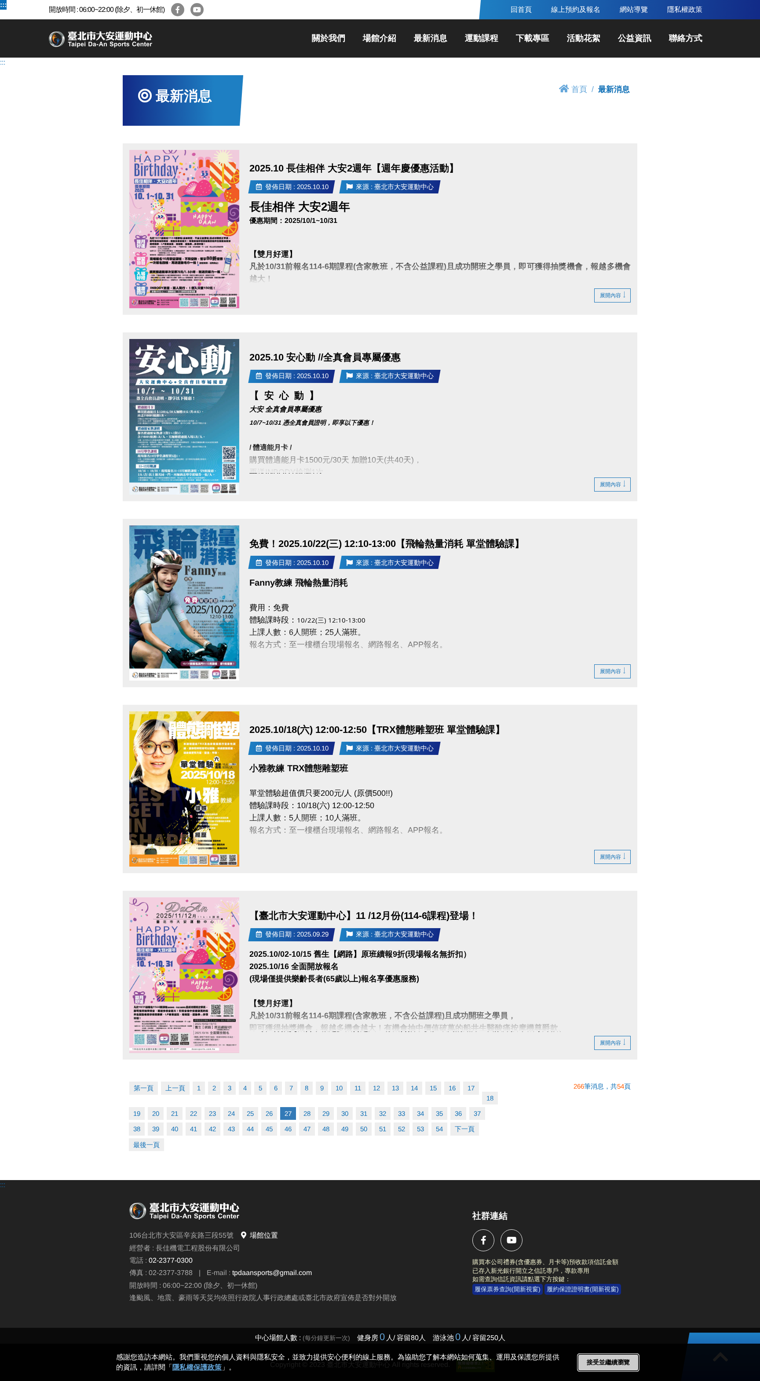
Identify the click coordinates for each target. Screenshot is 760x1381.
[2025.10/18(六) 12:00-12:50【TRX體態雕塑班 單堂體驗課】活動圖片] (184, 789)
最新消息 (430, 38)
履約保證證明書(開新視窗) (583, 1289)
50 (363, 1129)
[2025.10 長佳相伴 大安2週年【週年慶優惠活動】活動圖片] (184, 229)
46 (288, 1129)
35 (439, 1113)
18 (489, 1098)
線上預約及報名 (575, 9)
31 (363, 1113)
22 (193, 1113)
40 (174, 1129)
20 (155, 1113)
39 (155, 1129)
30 (344, 1113)
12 (376, 1088)
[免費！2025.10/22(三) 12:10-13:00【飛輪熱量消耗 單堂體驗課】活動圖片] (184, 603)
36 (458, 1113)
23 (212, 1113)
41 (193, 1129)
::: (3, 4)
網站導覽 (634, 9)
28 (307, 1113)
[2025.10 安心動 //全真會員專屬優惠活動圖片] (184, 416)
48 (325, 1129)
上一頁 (175, 1088)
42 (212, 1129)
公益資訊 (634, 38)
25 (250, 1113)
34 (420, 1113)
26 (269, 1113)
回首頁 (521, 9)
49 (344, 1129)
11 (357, 1088)
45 (269, 1129)
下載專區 (532, 38)
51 (382, 1129)
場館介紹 (379, 38)
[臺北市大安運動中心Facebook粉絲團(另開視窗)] (177, 9)
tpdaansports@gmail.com (272, 1273)
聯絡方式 (685, 38)
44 (250, 1129)
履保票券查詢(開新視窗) (508, 1289)
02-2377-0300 (171, 1260)
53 (420, 1129)
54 (439, 1129)
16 (452, 1088)
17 (471, 1088)
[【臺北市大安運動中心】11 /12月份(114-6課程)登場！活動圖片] (184, 975)
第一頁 (143, 1088)
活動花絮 (583, 38)
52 (401, 1129)
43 (231, 1129)
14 (414, 1088)
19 (136, 1113)
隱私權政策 (684, 9)
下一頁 (465, 1129)
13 (395, 1088)
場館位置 (264, 1235)
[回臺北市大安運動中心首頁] (132, 38)
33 (401, 1113)
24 (231, 1113)
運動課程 (481, 38)
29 (325, 1113)
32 (382, 1113)
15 (433, 1088)
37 (477, 1113)
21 (174, 1113)
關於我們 (328, 38)
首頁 (579, 89)
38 (136, 1129)
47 (307, 1129)
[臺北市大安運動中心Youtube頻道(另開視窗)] (197, 9)
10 (339, 1088)
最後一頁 (146, 1144)
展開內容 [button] (610, 295)
